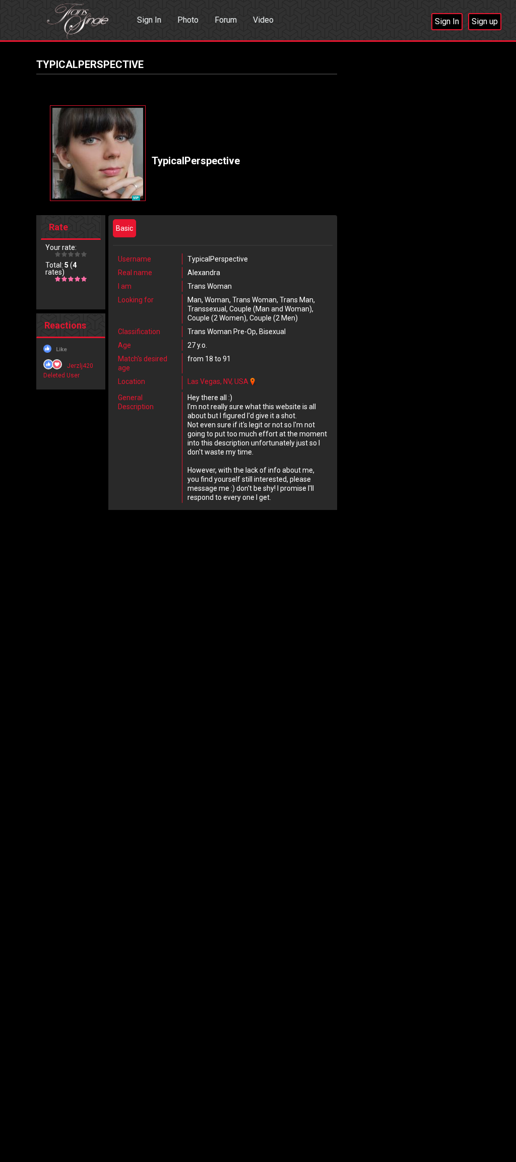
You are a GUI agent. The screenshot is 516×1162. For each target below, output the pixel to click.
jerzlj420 (80, 365)
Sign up (485, 21)
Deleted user (61, 375)
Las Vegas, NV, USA (217, 381)
